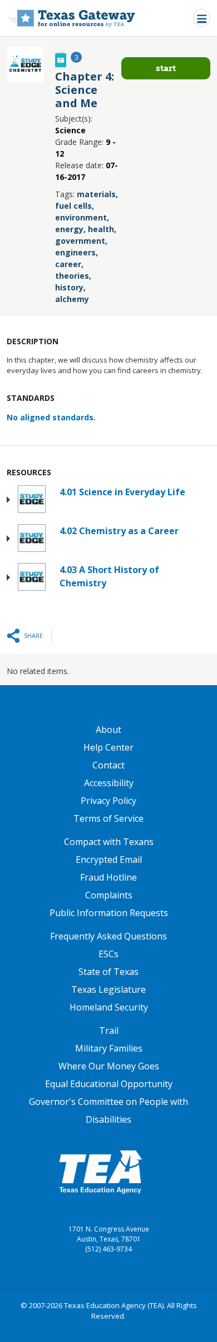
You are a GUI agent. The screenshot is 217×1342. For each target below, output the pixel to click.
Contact (108, 765)
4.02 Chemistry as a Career (119, 531)
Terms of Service (108, 818)
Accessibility (109, 783)
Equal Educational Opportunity (108, 1084)
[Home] (71, 18)
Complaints (108, 895)
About (108, 729)
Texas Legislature (108, 989)
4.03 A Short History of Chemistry (109, 576)
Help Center (108, 747)
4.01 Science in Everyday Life (122, 492)
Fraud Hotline (108, 877)
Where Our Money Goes (108, 1066)
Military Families (108, 1048)
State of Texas (108, 972)
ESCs (108, 954)
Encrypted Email (109, 859)
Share (33, 635)
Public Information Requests (109, 913)
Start (166, 68)
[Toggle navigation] (201, 18)
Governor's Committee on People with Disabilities (108, 1110)
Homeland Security (109, 1007)
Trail (109, 1030)
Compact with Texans (109, 842)
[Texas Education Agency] (100, 1171)
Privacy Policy (108, 801)
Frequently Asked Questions (108, 936)
